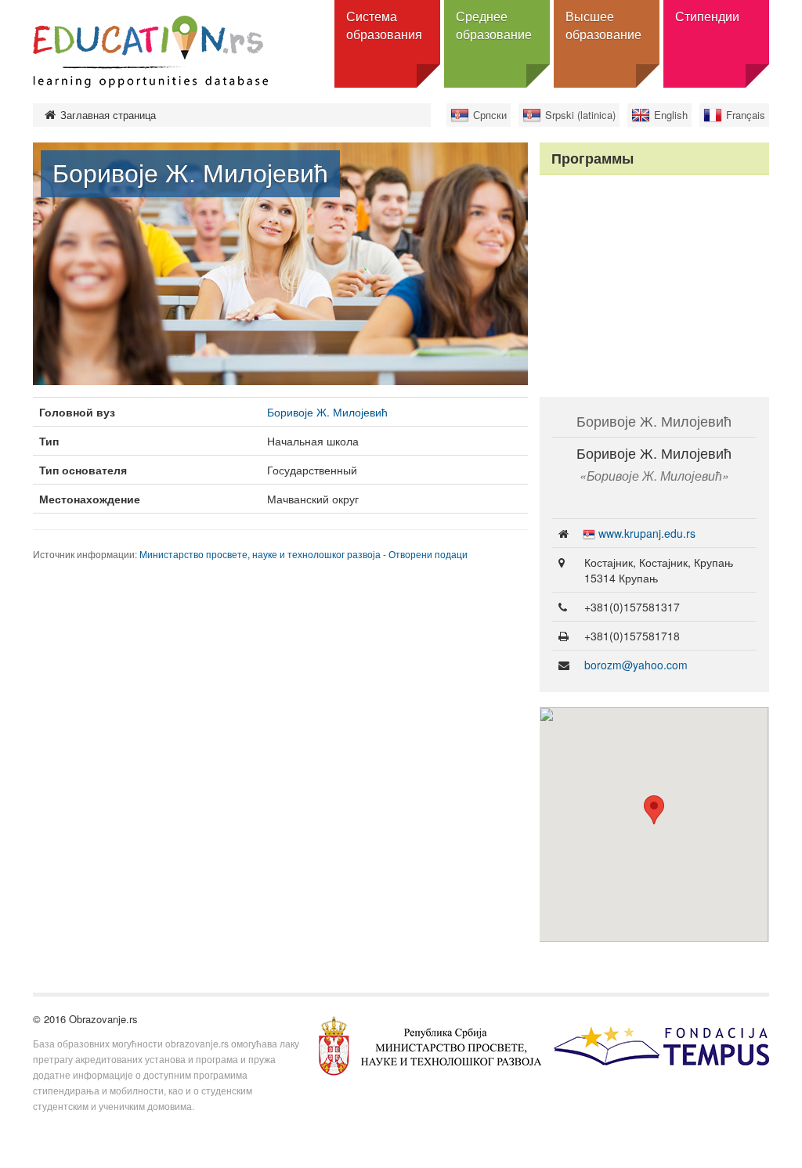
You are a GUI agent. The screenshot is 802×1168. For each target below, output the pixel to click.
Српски (490, 114)
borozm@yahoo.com (636, 664)
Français (745, 114)
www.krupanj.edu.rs (646, 533)
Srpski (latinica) (580, 114)
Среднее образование (494, 25)
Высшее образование (603, 25)
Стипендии (707, 16)
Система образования (384, 25)
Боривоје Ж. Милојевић (327, 412)
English (671, 114)
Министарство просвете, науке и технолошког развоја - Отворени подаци (303, 554)
